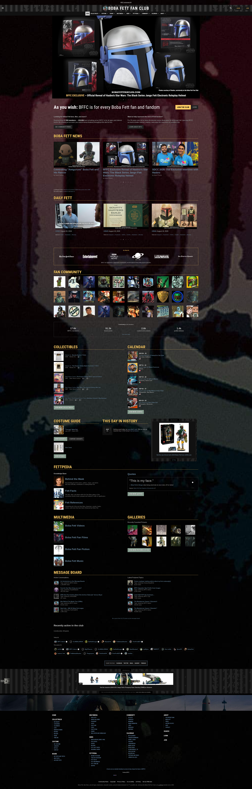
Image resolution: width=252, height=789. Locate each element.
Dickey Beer (131, 747)
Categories (57, 724)
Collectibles (94, 13)
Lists (55, 728)
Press (167, 721)
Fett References (95, 761)
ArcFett (59, 649)
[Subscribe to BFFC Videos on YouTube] (127, 776)
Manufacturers (58, 729)
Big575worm (88, 649)
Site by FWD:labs (147, 781)
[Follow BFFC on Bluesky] (137, 776)
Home (87, 13)
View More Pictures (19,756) (139, 550)
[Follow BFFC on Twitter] (121, 776)
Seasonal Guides (95, 749)
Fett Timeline (94, 763)
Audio (92, 723)
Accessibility (130, 781)
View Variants (60, 439)
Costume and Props (133, 755)
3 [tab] (126, 100)
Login (238, 8)
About (162, 13)
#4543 (106, 231)
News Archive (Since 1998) (98, 739)
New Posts (56, 758)
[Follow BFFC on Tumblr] (124, 776)
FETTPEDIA (63, 467)
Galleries (136, 517)
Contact (167, 727)
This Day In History (96, 757)
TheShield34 (103, 653)
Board (112, 13)
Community (145, 13)
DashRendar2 (134, 649)
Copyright (113, 781)
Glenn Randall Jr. (133, 749)
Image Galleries (95, 719)
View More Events (135, 412)
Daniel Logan (131, 739)
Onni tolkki (168, 649)
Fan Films (93, 725)
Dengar (141, 485)
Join (247, 8)
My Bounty (57, 722)
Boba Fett (134, 485)
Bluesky (92, 234)
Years (55, 735)
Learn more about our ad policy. (143, 692)
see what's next (132, 429)
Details (56, 748)
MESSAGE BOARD (68, 572)
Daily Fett (93, 717)
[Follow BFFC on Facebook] (115, 776)
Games (92, 731)
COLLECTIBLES (66, 347)
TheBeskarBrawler (121, 641)
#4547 (154, 231)
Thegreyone (90, 653)
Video (92, 727)
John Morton (131, 743)
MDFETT (156, 649)
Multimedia (120, 13)
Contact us (66, 191)
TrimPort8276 (137, 641)
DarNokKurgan (92, 641)
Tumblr (80, 234)
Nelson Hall (131, 753)
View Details (59, 456)
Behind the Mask (95, 756)
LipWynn (146, 649)
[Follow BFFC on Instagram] (118, 776)
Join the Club (183, 107)
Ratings (56, 731)
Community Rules (103, 781)
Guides (93, 743)
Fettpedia (136, 13)
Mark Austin (131, 745)
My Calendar (131, 735)
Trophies (130, 729)
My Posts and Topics (59, 756)
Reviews (56, 733)
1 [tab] (121, 100)
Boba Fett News (68, 136)
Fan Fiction (94, 729)
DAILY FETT (63, 198)
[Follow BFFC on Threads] (130, 776)
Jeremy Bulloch (132, 757)
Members (130, 721)
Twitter (75, 234)
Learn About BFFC (135, 127)
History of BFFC (169, 723)
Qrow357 (179, 649)
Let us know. (134, 431)
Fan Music (93, 721)
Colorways (57, 726)
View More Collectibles (64, 408)
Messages (130, 727)
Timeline (56, 737)
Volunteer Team (169, 717)
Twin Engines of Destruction (144, 488)
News (128, 13)
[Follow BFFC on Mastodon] (133, 776)
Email (131, 663)
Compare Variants (75, 439)
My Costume (57, 744)
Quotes (132, 474)
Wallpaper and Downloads (98, 733)
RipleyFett (108, 641)
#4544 (57, 231)
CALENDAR (136, 347)
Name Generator (132, 723)
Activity (130, 717)
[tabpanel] (126, 57)
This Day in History (119, 421)
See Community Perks (63, 127)
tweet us (72, 191)
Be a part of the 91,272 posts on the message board (126, 618)
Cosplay (56, 750)
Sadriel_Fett (61, 653)
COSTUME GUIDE (67, 421)
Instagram (62, 234)
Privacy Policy (121, 781)
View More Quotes (135, 494)
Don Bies (130, 741)
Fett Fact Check (95, 747)
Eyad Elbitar (131, 751)
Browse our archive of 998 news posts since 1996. (77, 189)
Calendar (154, 13)
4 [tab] (128, 100)
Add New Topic (58, 760)
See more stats (126, 334)
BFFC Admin (61, 641)
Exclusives (94, 741)
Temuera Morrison (133, 737)
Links (129, 725)
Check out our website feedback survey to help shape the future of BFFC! (126, 769)
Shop (166, 725)
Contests (130, 719)
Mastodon (86, 234)
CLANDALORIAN (78, 641)
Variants (56, 746)
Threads (143, 663)
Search (166, 731)
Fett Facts (94, 759)
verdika (130, 653)
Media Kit (167, 719)
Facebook (69, 234)
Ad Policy (174, 459)
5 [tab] (131, 100)
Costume (104, 13)
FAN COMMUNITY (68, 272)
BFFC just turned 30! (126, 2)
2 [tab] (123, 100)
